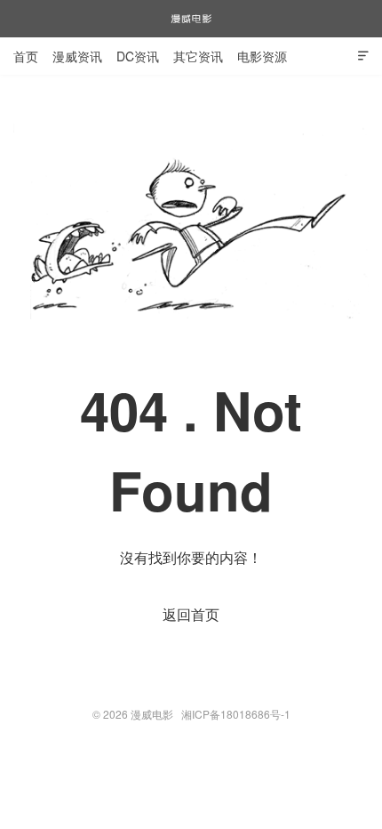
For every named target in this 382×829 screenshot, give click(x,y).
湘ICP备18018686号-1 (235, 713)
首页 (25, 56)
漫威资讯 (77, 56)
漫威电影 (191, 18)
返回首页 (191, 614)
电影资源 (262, 56)
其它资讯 (198, 56)
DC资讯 (137, 56)
